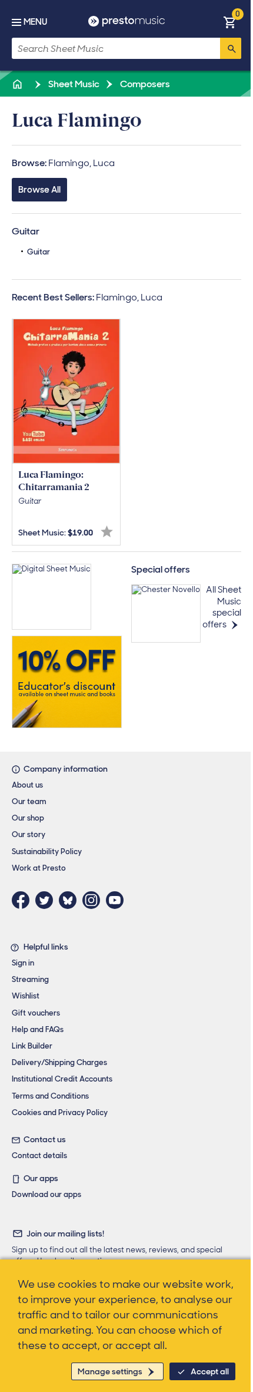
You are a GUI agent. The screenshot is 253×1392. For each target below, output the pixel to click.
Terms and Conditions (50, 1096)
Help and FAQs (38, 1029)
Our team (29, 801)
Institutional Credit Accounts (62, 1079)
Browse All (39, 190)
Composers (144, 84)
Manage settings (110, 1371)
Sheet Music (72, 84)
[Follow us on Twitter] (47, 900)
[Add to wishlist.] (106, 531)
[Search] (230, 48)
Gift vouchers (36, 1013)
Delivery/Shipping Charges (59, 1062)
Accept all (210, 1371)
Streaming (30, 979)
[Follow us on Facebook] (23, 900)
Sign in (23, 963)
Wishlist (25, 996)
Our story (28, 834)
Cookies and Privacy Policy (60, 1112)
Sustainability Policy (47, 852)
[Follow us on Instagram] (94, 900)
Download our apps (46, 1194)
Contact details (39, 1155)
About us (27, 785)
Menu (35, 22)
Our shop (28, 818)
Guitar (38, 252)
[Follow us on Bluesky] (70, 900)
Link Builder (32, 1046)
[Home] (18, 84)
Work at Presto (39, 868)
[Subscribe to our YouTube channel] (117, 900)
